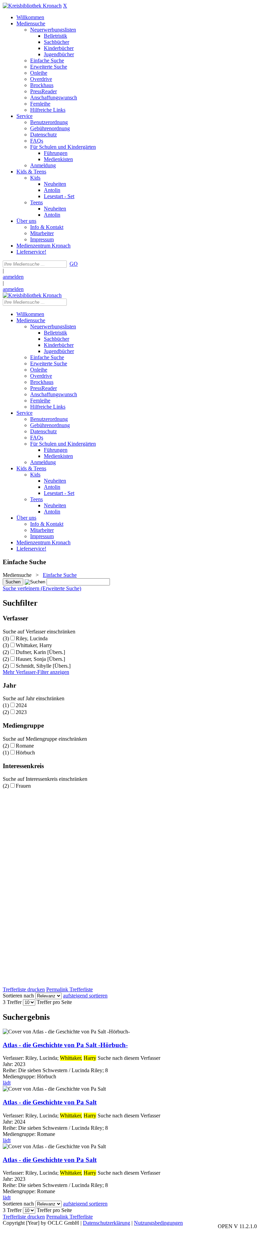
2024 (21, 705)
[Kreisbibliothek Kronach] (32, 6)
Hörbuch (25, 752)
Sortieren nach (18, 995)
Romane (25, 746)
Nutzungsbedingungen (158, 1223)
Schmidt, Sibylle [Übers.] (43, 666)
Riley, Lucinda (32, 638)
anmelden (13, 277)
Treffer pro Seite (54, 1002)
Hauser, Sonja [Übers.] (40, 659)
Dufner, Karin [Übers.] (40, 652)
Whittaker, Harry (34, 645)
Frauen (23, 786)
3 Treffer (12, 1002)
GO (74, 264)
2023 (21, 712)
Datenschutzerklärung (106, 1223)
